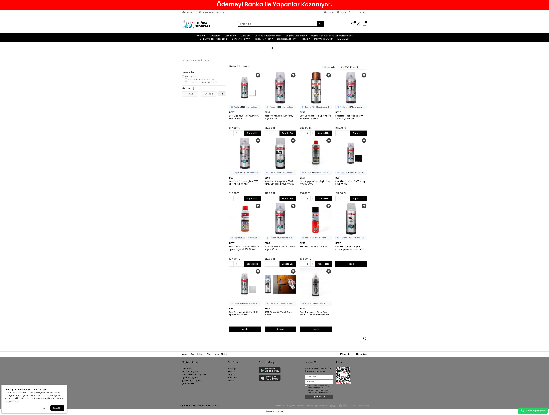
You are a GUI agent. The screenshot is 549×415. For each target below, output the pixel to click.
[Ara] (320, 24)
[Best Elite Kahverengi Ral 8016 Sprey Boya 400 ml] (245, 153)
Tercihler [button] (44, 408)
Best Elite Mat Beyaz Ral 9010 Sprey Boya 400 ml (349, 117)
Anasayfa (187, 60)
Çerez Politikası (189, 383)
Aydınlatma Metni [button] (324, 392)
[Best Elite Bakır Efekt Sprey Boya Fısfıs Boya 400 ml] (316, 88)
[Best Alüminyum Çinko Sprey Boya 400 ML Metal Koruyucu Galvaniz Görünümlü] (316, 284)
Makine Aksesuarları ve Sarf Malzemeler (331, 35)
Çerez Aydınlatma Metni (50, 398)
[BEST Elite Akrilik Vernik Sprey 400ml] (280, 284)
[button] (364, 23)
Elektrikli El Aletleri (285, 38)
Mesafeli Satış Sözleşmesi (194, 374)
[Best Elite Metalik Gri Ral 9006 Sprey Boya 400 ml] (245, 284)
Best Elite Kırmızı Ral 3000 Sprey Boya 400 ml (280, 248)
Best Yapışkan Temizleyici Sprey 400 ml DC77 (316, 182)
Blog (209, 354)
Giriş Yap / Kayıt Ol (358, 12)
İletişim (342, 12)
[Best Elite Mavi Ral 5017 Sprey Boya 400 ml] (280, 88)
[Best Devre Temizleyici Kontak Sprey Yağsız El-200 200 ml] (245, 219)
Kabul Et (57, 408)
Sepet (231, 380)
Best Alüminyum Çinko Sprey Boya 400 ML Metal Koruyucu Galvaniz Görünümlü (314, 313)
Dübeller (245, 35)
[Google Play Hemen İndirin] (280, 370)
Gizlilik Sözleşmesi (190, 371)
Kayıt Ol (231, 371)
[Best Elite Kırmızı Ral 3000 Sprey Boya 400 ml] (280, 219)
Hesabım (232, 377)
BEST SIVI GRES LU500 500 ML (314, 246)
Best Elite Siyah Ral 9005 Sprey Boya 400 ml (350, 182)
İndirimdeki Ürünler (323, 38)
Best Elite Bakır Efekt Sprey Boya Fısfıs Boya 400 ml (315, 117)
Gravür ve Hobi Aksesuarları (214, 38)
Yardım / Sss (188, 354)
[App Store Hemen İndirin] (280, 378)
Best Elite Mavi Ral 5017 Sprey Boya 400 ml (279, 117)
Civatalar (214, 35)
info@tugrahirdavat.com (213, 12)
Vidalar (200, 35)
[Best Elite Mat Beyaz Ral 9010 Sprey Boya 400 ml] (351, 88)
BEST (209, 60)
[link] (274, 4)
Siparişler (330, 12)
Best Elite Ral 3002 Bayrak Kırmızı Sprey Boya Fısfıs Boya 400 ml (349, 248)
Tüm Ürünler (343, 38)
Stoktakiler (330, 67)
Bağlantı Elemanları (295, 35)
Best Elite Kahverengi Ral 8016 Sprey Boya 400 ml (243, 182)
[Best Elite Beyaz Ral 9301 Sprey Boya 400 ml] (245, 88)
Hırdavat (304, 38)
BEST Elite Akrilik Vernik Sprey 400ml (278, 313)
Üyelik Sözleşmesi (190, 377)
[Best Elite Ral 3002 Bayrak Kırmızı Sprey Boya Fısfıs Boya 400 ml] (351, 219)
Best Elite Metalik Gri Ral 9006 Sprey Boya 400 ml (243, 313)
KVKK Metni (187, 368)
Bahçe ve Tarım (240, 38)
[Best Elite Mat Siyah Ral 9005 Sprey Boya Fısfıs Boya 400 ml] (280, 153)
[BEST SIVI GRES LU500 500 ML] (316, 219)
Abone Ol (320, 396)
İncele (351, 263)
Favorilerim (348, 354)
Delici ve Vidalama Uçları (267, 35)
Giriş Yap (232, 374)
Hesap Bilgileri (220, 354)
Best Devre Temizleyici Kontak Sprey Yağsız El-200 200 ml (244, 248)
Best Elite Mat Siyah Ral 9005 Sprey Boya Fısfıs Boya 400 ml (279, 182)
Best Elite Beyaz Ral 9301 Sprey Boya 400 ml (244, 117)
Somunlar (230, 35)
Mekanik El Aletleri (262, 38)
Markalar (199, 60)
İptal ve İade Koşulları (192, 380)
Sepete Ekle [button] (252, 133)
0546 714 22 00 (190, 12)
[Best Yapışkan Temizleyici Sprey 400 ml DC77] (316, 153)
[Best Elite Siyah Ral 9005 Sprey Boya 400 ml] (351, 153)
